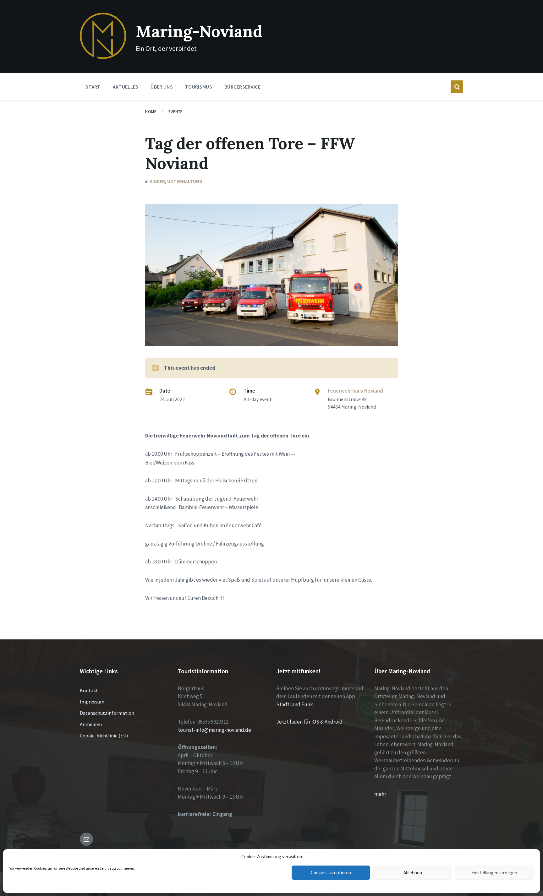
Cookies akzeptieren (331, 873)
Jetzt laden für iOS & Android (309, 721)
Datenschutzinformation (107, 713)
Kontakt (89, 690)
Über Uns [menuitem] (162, 87)
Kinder (157, 181)
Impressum (92, 701)
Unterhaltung (184, 181)
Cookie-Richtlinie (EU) (104, 735)
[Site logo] (103, 57)
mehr (380, 793)
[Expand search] (457, 86)
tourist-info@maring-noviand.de (214, 729)
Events (175, 111)
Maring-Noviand (199, 31)
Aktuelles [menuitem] (126, 87)
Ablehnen (412, 873)
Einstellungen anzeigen (494, 873)
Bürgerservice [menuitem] (242, 87)
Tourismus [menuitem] (198, 87)
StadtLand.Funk (294, 704)
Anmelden (91, 724)
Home (150, 111)
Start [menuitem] (93, 87)
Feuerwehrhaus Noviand (355, 390)
